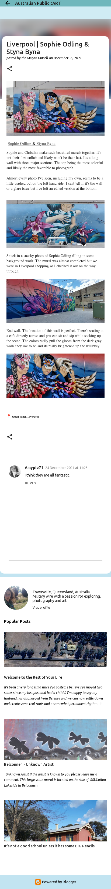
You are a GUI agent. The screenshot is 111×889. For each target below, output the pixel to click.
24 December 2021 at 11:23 (66, 468)
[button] (9, 69)
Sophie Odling (19, 143)
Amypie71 (34, 467)
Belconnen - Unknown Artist (29, 764)
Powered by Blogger (58, 882)
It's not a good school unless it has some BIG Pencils (49, 846)
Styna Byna (46, 143)
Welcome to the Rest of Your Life (33, 677)
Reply (31, 483)
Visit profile (41, 607)
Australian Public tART (38, 3)
